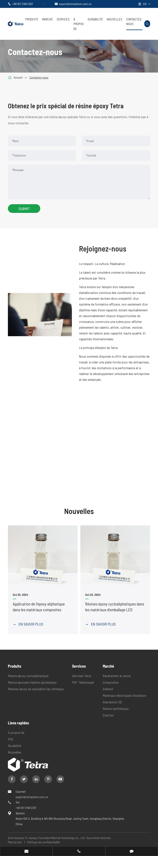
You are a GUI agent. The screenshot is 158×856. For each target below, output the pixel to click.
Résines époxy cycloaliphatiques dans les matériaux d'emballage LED (114, 606)
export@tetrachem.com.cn (75, 4)
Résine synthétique (116, 708)
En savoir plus (28, 624)
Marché (47, 19)
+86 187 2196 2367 (22, 4)
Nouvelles (114, 19)
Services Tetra (81, 676)
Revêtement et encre (117, 676)
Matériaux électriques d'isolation (124, 695)
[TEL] (79, 851)
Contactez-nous (134, 21)
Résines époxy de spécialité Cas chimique (36, 689)
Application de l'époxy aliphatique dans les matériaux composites (39, 606)
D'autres (108, 715)
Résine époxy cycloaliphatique (28, 676)
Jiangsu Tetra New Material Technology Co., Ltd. (57, 838)
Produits (31, 19)
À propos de (78, 23)
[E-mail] (26, 851)
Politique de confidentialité (43, 842)
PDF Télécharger (83, 682)
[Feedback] (132, 851)
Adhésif (108, 689)
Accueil (18, 77)
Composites (111, 682)
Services (63, 19)
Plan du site (15, 842)
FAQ (10, 739)
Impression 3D (112, 702)
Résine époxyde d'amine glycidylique (32, 682)
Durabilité (95, 19)
